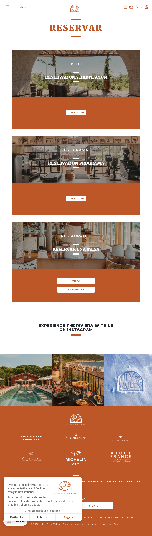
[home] (74, 7)
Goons (117, 524)
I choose (42, 517)
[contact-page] (125, 6)
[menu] (9, 7)
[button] (15, 521)
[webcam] (146, 6)
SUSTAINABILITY (128, 481)
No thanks (16, 517)
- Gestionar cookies (122, 517)
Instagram (102, 481)
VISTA (76, 281)
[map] (142, 6)
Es (22, 7)
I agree (69, 517)
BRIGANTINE (76, 289)
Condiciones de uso (99, 517)
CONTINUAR (76, 112)
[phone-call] (137, 6)
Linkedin (82, 481)
